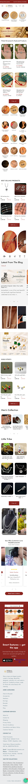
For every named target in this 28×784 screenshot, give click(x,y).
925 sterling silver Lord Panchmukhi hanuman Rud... (20, 62)
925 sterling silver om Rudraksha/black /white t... (7, 63)
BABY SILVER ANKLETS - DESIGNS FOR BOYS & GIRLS (7, 478)
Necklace (5, 698)
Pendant (5, 705)
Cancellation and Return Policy (11, 727)
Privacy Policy (7, 722)
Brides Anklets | (20, 771)
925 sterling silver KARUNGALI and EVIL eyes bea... (20, 91)
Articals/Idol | (11, 771)
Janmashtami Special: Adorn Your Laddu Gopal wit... (12, 286)
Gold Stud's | (7, 765)
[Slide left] (10, 301)
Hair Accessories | (18, 763)
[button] (2, 6)
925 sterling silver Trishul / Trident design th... (7, 91)
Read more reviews (14, 593)
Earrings (5, 701)
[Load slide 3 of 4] (15, 37)
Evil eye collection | (8, 773)
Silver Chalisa (14, 765)
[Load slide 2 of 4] (13, 37)
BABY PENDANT (20, 476)
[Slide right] (17, 301)
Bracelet (5, 703)
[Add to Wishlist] (11, 46)
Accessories (6, 696)
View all (14, 101)
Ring (4, 708)
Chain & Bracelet (7, 694)
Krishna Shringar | (19, 773)
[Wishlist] (20, 6)
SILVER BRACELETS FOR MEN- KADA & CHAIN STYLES (18, 428)
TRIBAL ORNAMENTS (16, 781)
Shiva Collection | (8, 763)
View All (13, 225)
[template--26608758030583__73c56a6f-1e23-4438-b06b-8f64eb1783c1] (14, 256)
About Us (5, 715)
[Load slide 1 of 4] (11, 37)
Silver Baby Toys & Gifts (20, 497)
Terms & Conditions (8, 725)
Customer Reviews (8, 730)
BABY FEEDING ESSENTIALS (21, 457)
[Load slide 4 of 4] (17, 37)
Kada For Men (7, 775)
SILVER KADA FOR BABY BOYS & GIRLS (7, 457)
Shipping (5, 720)
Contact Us (6, 718)
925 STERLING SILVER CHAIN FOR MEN (6, 428)
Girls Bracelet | (13, 769)
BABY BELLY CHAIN (6, 496)
